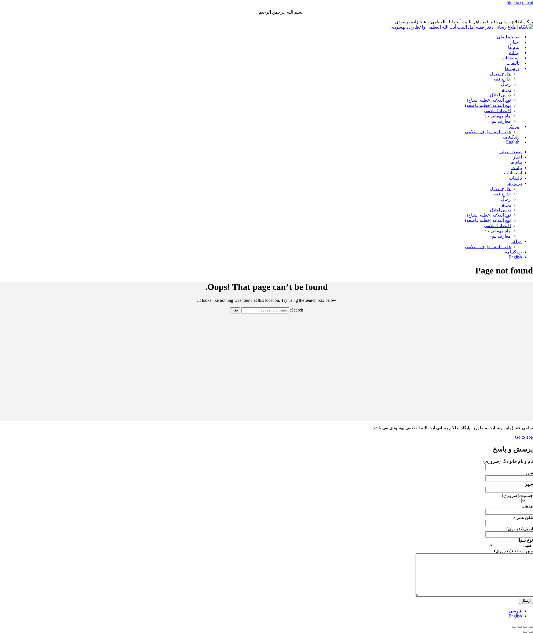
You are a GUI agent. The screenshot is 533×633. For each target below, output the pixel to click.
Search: (296, 310)
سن (529, 472)
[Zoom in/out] (514, 627)
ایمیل (519, 528)
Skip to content (520, 2)
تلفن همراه (523, 517)
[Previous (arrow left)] (531, 632)
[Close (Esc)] (531, 627)
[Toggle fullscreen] (519, 627)
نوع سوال (524, 540)
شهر (529, 484)
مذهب (527, 506)
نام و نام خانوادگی (508, 461)
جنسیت (517, 495)
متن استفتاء (513, 550)
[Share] (525, 627)
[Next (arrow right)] (525, 632)
